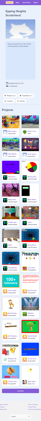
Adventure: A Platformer (13, 177)
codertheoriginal (12, 179)
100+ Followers (13, 290)
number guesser (13, 222)
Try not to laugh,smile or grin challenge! (33, 359)
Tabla (10, 245)
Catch (30, 222)
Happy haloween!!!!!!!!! (13, 199)
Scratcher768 (12, 361)
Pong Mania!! (12, 268)
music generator (33, 154)
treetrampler (31, 315)
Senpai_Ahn (31, 384)
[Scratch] (10, 2)
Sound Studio (32, 336)
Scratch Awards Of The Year (13, 313)
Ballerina (31, 313)
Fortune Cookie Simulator (13, 381)
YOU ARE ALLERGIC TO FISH (13, 154)
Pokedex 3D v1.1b (13, 359)
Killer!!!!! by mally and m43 (33, 131)
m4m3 (29, 133)
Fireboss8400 (12, 293)
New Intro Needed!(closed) (33, 290)
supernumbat (12, 133)
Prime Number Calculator (33, 199)
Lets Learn (31, 268)
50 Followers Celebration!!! (13, 336)
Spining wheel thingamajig (33, 177)
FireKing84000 (32, 270)
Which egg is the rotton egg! (13, 131)
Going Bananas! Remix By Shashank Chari (33, 245)
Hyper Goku (32, 381)
